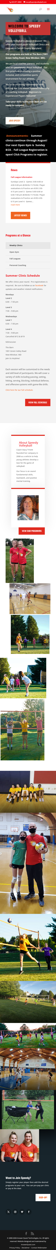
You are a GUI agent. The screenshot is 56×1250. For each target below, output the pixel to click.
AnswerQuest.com (28, 1244)
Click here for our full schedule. (19, 390)
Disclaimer (26, 1247)
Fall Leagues (15, 258)
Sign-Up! (43, 1197)
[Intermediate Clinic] (28, 863)
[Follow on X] (8, 1212)
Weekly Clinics (16, 245)
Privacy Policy (14, 1247)
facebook (39, 285)
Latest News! (20, 215)
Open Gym (14, 252)
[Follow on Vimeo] (22, 1212)
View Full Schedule (37, 402)
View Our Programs (32, 531)
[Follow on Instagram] (15, 1212)
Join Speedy (14, 120)
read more (15, 204)
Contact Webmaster (39, 1247)
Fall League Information (21, 177)
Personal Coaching (18, 265)
